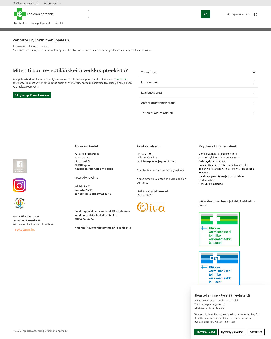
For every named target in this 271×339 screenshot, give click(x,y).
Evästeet (204, 172)
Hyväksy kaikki (206, 332)
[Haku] (205, 14)
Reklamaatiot (206, 180)
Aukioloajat (50, 3)
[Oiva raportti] (166, 207)
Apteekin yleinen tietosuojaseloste (219, 157)
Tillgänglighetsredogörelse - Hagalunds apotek (226, 169)
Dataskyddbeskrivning (212, 161)
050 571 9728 (144, 195)
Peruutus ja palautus (211, 184)
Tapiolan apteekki (40, 14)
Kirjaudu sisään (240, 14)
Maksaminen (149, 82)
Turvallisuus (149, 72)
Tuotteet (19, 23)
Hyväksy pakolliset (232, 332)
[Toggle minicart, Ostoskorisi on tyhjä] (255, 14)
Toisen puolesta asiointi (157, 113)
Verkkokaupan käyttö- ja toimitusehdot (222, 176)
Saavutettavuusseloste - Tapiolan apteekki (223, 165)
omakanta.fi (121, 79)
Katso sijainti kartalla (87, 153)
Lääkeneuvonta (151, 92)
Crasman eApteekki (56, 331)
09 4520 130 (144, 153)
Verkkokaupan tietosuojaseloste (218, 153)
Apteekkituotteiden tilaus (158, 103)
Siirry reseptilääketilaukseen (32, 95)
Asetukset (256, 332)
